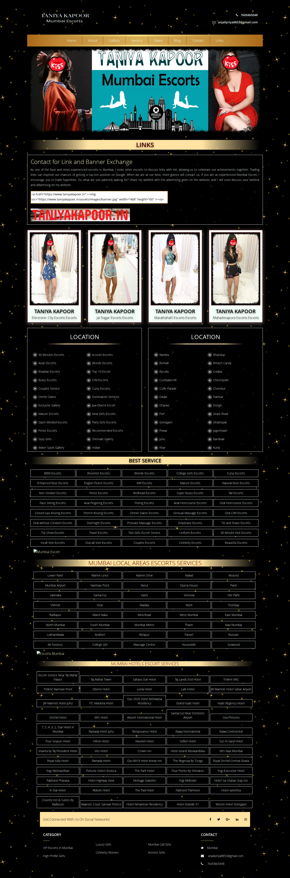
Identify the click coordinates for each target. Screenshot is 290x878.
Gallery (114, 40)
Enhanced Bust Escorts (52, 483)
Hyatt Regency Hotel (231, 703)
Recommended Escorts (107, 430)
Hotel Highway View (101, 780)
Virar (100, 605)
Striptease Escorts (190, 523)
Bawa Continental (231, 731)
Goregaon (165, 422)
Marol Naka (100, 615)
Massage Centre (144, 645)
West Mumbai (189, 615)
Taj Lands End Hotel (188, 679)
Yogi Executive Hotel (231, 771)
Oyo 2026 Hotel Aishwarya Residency (144, 701)
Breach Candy (222, 363)
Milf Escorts (144, 483)
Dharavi (164, 405)
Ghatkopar (220, 422)
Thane (189, 625)
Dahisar (218, 397)
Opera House (189, 585)
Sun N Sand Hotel (231, 741)
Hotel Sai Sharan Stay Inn (231, 780)
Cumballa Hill (167, 380)
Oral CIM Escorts (236, 513)
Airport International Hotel (144, 717)
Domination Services (105, 397)
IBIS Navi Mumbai (231, 751)
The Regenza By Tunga (188, 761)
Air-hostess (55, 645)
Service (136, 40)
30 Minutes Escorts (51, 355)
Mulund (234, 575)
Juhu (162, 439)
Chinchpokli (220, 380)
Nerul (144, 585)
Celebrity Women (107, 852)
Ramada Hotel (101, 761)
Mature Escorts (48, 414)
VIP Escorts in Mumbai (58, 848)
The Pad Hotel (144, 790)
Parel (233, 585)
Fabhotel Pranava (58, 780)
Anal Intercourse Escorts (190, 503)
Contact (198, 40)
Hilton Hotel (101, 741)
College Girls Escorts (190, 473)
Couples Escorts (144, 543)
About (92, 40)
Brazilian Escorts (49, 371)
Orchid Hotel (57, 717)
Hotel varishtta (231, 790)
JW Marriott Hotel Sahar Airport (231, 689)
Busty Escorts (47, 380)
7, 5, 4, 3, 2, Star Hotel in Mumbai (58, 729)
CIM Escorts (100, 380)
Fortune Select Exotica (101, 771)
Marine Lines (100, 575)
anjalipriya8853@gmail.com (237, 22)
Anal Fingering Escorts (98, 503)
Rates (158, 40)
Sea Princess (231, 717)
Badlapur (55, 615)
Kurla (216, 447)
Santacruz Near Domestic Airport (188, 715)
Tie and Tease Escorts (236, 523)
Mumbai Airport (55, 585)
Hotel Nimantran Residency (145, 804)
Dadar (163, 397)
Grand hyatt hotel (187, 703)
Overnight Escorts (99, 523)
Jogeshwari (220, 430)
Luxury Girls (103, 844)
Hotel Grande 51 (188, 804)
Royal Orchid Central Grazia (231, 761)
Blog (177, 40)
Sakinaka (55, 595)
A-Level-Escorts (102, 355)
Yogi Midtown (188, 780)
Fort (162, 414)
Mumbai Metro (144, 625)
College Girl (99, 645)
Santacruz (99, 595)
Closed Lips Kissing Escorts (53, 513)
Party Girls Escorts (104, 422)
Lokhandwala (55, 635)
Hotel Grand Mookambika (188, 751)
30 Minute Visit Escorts (236, 533)
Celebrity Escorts (190, 543)
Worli (189, 605)
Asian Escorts (47, 363)
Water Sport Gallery (51, 447)
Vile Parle (234, 595)
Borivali (164, 363)
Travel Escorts (98, 533)
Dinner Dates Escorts (144, 513)
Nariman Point (100, 585)
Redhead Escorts (144, 493)
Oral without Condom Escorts (52, 523)
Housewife (189, 645)
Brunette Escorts (98, 473)
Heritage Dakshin (144, 780)
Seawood (234, 645)
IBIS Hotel (101, 717)
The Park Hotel (144, 771)
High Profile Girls (54, 856)
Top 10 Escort (101, 371)
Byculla (164, 371)
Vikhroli (55, 605)
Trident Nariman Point (58, 689)
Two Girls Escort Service (144, 533)
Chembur (219, 388)
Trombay (233, 605)
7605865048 (249, 15)
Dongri (217, 405)
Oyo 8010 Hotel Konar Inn (144, 761)
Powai (163, 430)
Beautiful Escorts (236, 543)
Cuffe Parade (167, 388)
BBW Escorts (52, 473)
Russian (233, 635)
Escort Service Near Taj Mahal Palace (57, 677)
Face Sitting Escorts (53, 503)
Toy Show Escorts (52, 533)
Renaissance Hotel (144, 731)
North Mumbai (55, 625)
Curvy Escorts (101, 388)
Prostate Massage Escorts (144, 523)
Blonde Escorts (102, 363)
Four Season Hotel (58, 741)
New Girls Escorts (104, 414)
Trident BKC (231, 679)
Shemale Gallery (102, 439)
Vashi (144, 595)
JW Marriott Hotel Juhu (58, 703)
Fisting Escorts (144, 503)
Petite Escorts (47, 430)
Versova (189, 595)
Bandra (164, 355)
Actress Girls (156, 852)
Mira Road (144, 615)
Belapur (144, 635)
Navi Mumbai (233, 625)
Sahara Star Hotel (144, 679)
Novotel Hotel (144, 741)
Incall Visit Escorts (53, 543)
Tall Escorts (236, 493)
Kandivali (218, 439)
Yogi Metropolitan (57, 771)
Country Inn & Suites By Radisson (58, 802)
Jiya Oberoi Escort (103, 405)
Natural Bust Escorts (236, 483)
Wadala (144, 605)
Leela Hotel (144, 689)
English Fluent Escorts (98, 483)
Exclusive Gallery (49, 405)
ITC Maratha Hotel (101, 703)
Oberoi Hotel (101, 689)
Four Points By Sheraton (188, 771)
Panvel (189, 635)
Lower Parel (55, 575)
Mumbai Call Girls (159, 844)
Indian (96, 447)
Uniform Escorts (190, 533)
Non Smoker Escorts (52, 493)
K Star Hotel (58, 790)
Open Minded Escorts (53, 422)
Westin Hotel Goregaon (231, 804)
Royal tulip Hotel (58, 761)
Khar (162, 447)
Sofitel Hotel (188, 741)
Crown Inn (144, 751)
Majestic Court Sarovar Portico (101, 804)
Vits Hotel (101, 751)
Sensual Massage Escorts (190, 513)
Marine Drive (144, 575)
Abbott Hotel (101, 790)
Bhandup (219, 355)
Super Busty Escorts (190, 493)
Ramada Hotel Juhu (101, 731)
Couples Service (49, 388)
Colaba (217, 371)
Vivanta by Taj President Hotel (57, 751)
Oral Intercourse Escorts (236, 503)
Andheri (100, 635)
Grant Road (220, 414)
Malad (189, 575)
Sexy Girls (44, 439)
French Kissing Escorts (99, 513)
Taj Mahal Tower (101, 679)
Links (219, 40)
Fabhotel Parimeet (188, 790)
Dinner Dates (47, 397)
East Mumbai (233, 615)
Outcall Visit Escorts (98, 543)
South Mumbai (100, 625)
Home (71, 40)
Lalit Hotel (187, 689)
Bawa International (188, 731)
